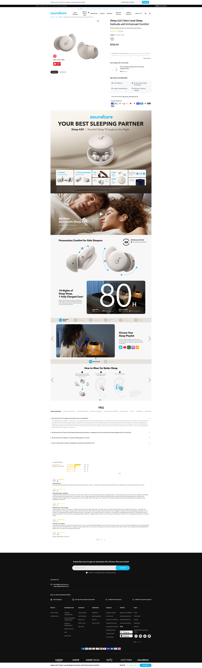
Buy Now (145, 665)
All (56, 17)
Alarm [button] (132, 411)
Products (54, 72)
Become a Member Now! (130, 96)
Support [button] (109, 608)
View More (146, 58)
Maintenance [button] (149, 411)
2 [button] (99, 539)
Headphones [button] (69, 608)
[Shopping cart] (145, 13)
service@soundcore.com (61, 584)
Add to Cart (133, 665)
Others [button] (122, 608)
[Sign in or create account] (150, 13)
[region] (101, 424)
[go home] (58, 13)
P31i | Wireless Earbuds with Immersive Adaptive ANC (132, 67)
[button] (130, 2)
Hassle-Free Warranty (115, 599)
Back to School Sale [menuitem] (85, 13)
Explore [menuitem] (137, 13)
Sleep (60, 17)
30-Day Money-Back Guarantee (85, 599)
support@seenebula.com (61, 586)
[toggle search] (141, 13)
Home (52, 17)
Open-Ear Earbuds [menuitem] (118, 13)
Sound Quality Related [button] (111, 411)
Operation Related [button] (69, 411)
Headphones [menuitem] (94, 13)
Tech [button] (135, 608)
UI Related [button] (139, 411)
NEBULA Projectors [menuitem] (129, 13)
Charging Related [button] (82, 411)
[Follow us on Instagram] (136, 636)
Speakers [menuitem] (109, 13)
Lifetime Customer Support (143, 599)
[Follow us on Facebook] (140, 636)
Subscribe (123, 568)
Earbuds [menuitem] (102, 13)
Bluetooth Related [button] (96, 411)
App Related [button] (124, 411)
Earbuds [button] (81, 608)
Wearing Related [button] (55, 411)
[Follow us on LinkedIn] (149, 636)
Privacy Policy (111, 572)
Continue (145, 2)
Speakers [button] (95, 608)
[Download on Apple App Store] (126, 635)
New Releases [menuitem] (75, 13)
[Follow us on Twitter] (144, 636)
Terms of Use (100, 572)
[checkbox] (112, 69)
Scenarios (63, 72)
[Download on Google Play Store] (126, 632)
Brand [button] (52, 608)
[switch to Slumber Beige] (112, 39)
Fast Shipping (57, 599)
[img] (112, 104)
